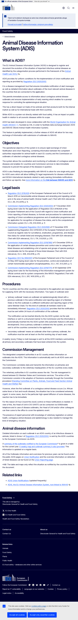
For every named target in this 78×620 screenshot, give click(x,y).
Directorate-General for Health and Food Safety (57, 534)
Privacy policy (62, 589)
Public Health (7, 561)
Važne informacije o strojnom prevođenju (38, 24)
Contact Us (6, 534)
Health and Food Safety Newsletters (15, 519)
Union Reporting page (44, 460)
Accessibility (19, 593)
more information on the (49, 180)
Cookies (51, 589)
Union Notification (31, 457)
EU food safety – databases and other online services (22, 565)
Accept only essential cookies (42, 615)
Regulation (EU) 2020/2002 (34, 81)
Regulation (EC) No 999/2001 (20, 258)
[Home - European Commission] (8, 7)
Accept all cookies (17, 615)
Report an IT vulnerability (11, 589)
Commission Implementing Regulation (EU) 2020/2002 (30, 206)
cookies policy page (38, 606)
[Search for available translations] (19, 74)
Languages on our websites (34, 589)
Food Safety (7, 552)
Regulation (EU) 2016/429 (18, 193)
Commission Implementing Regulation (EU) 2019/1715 (30, 268)
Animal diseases (9, 36)
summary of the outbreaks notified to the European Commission (30, 444)
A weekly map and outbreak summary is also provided (41, 447)
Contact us (56, 585)
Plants (4, 556)
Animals (5, 548)
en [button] (63, 8)
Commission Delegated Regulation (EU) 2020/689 (29, 227)
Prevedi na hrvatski (15, 24)
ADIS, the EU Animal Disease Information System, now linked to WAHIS (38, 485)
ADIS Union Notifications (18, 481)
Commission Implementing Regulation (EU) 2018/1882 (30, 242)
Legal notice (6, 593)
